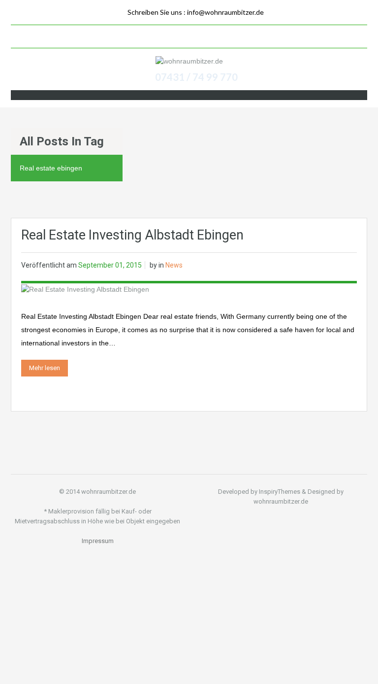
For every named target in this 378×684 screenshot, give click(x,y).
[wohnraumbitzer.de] (189, 61)
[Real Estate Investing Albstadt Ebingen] (85, 288)
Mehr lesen (44, 368)
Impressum (98, 541)
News (174, 265)
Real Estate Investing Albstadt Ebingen (132, 235)
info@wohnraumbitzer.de (225, 12)
